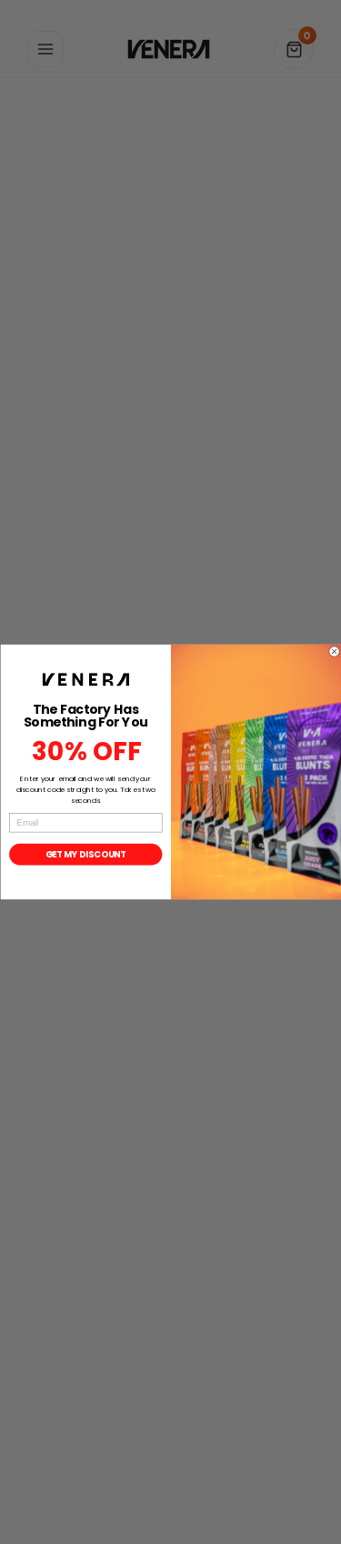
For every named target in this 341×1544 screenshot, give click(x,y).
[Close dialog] (333, 652)
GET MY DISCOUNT (85, 854)
